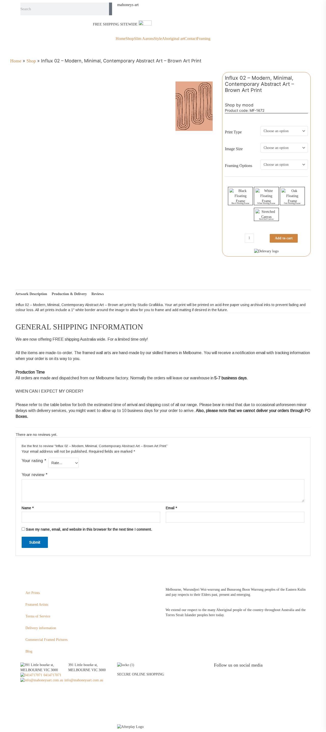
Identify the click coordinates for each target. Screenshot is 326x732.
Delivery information (40, 628)
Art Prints (32, 593)
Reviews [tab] (97, 294)
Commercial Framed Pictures (46, 640)
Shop (130, 39)
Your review (34, 474)
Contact (190, 39)
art (128, 5)
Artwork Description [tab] (31, 294)
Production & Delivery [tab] (69, 294)
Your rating (34, 460)
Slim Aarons (144, 39)
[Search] (110, 9)
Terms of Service (37, 616)
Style (158, 39)
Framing (203, 39)
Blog (28, 651)
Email (171, 508)
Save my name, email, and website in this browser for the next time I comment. (89, 529)
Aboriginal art (173, 39)
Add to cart (284, 238)
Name (28, 508)
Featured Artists (36, 604)
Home (121, 39)
